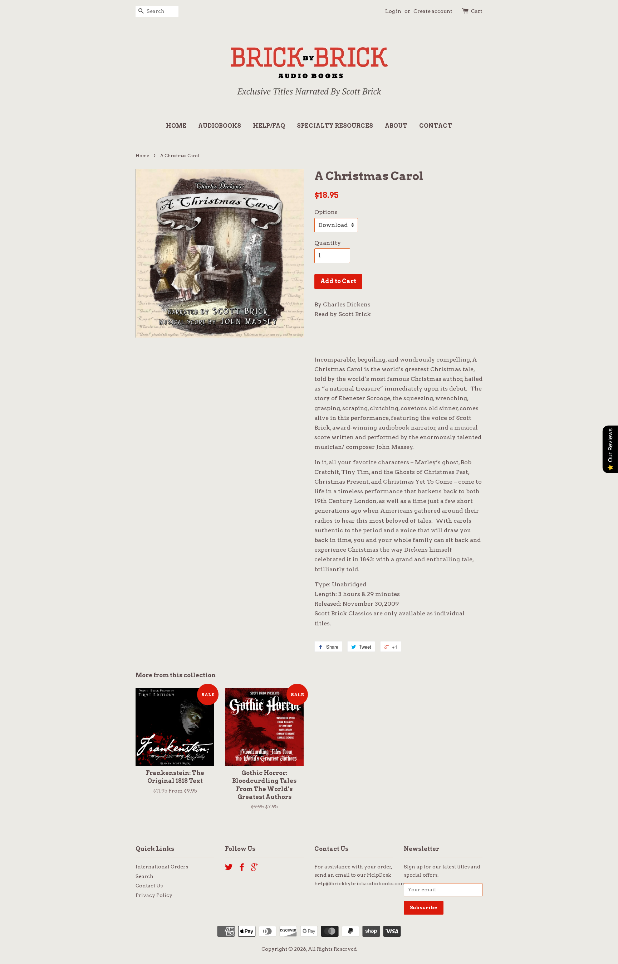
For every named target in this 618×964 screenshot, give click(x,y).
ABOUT (396, 125)
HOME (176, 125)
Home (142, 155)
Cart (476, 11)
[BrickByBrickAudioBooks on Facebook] (242, 868)
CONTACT (435, 125)
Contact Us (149, 885)
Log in (393, 11)
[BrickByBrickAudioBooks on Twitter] (229, 868)
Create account (432, 11)
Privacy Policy (154, 895)
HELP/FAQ (269, 125)
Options (326, 212)
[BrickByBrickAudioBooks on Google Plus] (255, 868)
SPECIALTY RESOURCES (335, 125)
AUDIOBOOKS (219, 125)
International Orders (162, 866)
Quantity (327, 242)
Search (144, 876)
